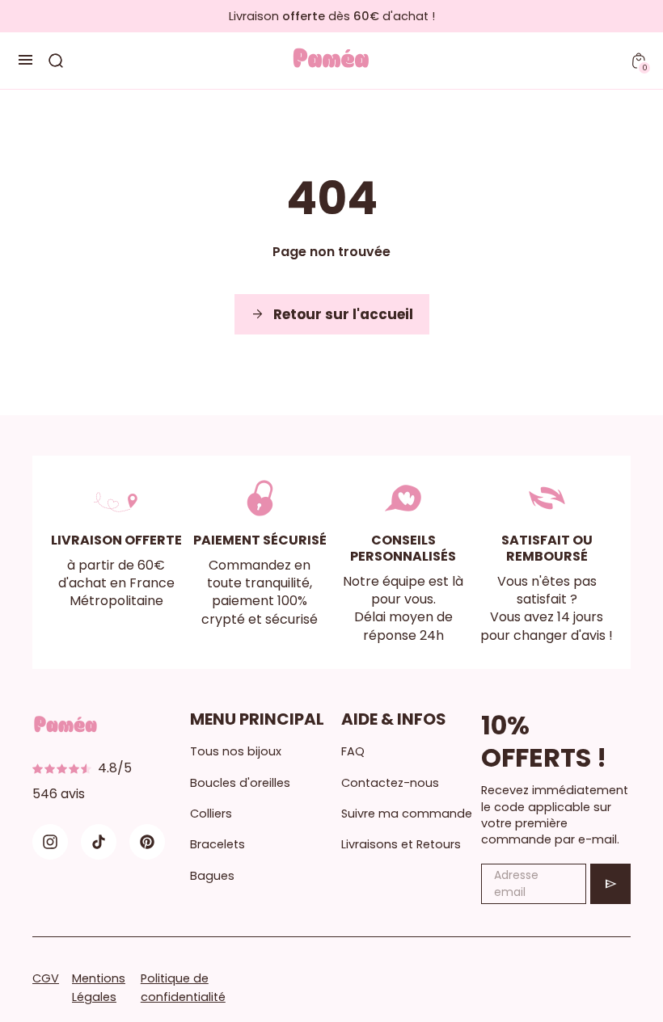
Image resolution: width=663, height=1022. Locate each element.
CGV (45, 978)
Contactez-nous (390, 783)
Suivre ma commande (406, 813)
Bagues (212, 876)
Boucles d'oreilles (240, 783)
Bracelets (217, 844)
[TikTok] (98, 842)
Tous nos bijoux (235, 751)
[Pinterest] (147, 842)
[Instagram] (50, 842)
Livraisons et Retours (401, 844)
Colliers (211, 813)
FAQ (353, 751)
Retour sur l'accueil (332, 314)
